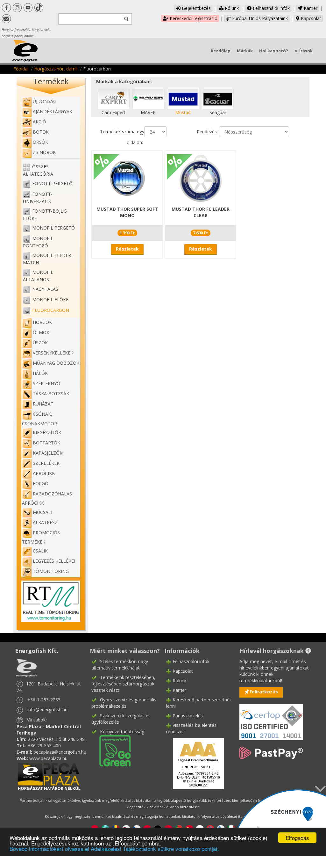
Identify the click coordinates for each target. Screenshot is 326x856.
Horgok (42, 322)
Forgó (40, 483)
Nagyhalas (45, 289)
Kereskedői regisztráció (192, 18)
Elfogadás (297, 838)
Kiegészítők (47, 432)
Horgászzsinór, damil (55, 69)
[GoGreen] (111, 750)
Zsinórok (44, 152)
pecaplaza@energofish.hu (59, 752)
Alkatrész (45, 522)
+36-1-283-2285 (43, 700)
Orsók (40, 142)
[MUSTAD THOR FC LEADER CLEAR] (200, 177)
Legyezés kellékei (54, 561)
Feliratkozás (264, 692)
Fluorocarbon (50, 310)
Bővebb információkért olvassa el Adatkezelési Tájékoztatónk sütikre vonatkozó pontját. (114, 848)
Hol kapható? (273, 51)
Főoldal (20, 69)
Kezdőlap (220, 51)
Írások (306, 51)
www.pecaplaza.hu (48, 758)
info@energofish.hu (47, 709)
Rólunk (231, 8)
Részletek (127, 249)
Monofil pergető (53, 228)
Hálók (40, 373)
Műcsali (42, 512)
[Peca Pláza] (49, 776)
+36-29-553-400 (44, 746)
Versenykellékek (53, 353)
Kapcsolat (310, 18)
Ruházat (43, 404)
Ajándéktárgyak (52, 111)
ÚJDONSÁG (44, 101)
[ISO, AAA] (271, 718)
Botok (41, 132)
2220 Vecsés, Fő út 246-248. (57, 739)
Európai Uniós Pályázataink (259, 18)
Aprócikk (44, 473)
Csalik (40, 551)
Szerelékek (46, 463)
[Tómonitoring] (50, 601)
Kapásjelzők (47, 453)
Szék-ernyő (46, 383)
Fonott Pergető (52, 183)
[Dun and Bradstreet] (194, 763)
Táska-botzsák (51, 394)
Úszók (40, 343)
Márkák (245, 51)
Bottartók (46, 443)
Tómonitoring (51, 571)
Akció (39, 122)
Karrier (309, 8)
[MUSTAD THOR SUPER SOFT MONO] (127, 177)
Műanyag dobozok (56, 363)
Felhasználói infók (271, 8)
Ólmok (41, 332)
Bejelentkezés (196, 8)
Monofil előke (50, 299)
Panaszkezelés (188, 716)
